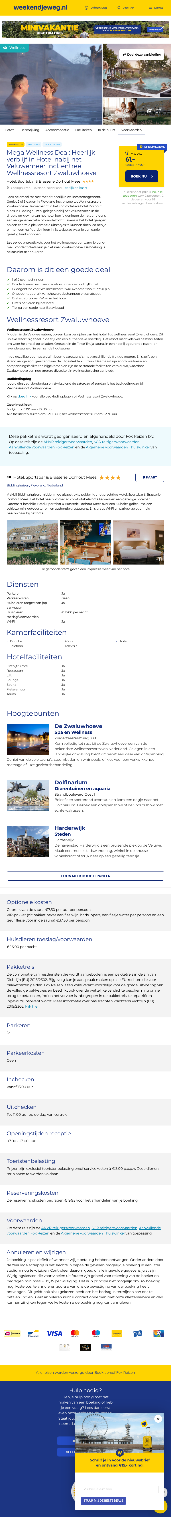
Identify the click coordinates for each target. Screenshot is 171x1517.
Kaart (151, 477)
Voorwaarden (131, 130)
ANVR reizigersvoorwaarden (67, 442)
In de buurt (106, 130)
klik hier (32, 1007)
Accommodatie (57, 130)
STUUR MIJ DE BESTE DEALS (103, 1501)
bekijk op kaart (76, 188)
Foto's (9, 130)
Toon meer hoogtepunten (85, 876)
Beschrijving (29, 130)
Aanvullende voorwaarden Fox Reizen (41, 447)
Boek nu (139, 176)
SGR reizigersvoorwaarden (117, 442)
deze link (24, 396)
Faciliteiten (83, 130)
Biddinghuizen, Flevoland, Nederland (35, 485)
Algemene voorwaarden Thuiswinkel (118, 447)
